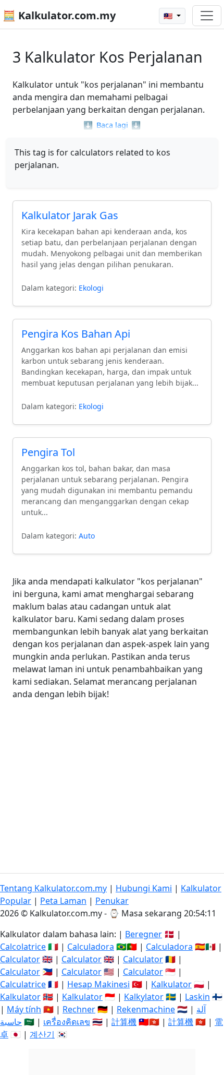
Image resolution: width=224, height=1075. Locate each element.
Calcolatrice (23, 946)
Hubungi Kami (144, 888)
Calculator (20, 959)
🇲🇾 (169, 16)
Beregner (143, 934)
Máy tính (24, 1009)
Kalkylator (144, 996)
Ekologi (91, 288)
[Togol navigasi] (206, 15)
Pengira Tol (48, 452)
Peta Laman (63, 900)
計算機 (123, 1022)
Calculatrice (23, 984)
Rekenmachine (146, 1009)
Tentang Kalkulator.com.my (53, 888)
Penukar (112, 900)
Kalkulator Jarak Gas (69, 215)
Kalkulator (171, 984)
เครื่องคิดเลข (66, 1022)
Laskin (197, 996)
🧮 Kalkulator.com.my (59, 15)
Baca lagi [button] (112, 125)
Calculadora (90, 946)
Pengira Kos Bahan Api (75, 334)
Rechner (79, 1009)
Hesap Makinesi (98, 984)
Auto (87, 536)
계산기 (42, 1034)
